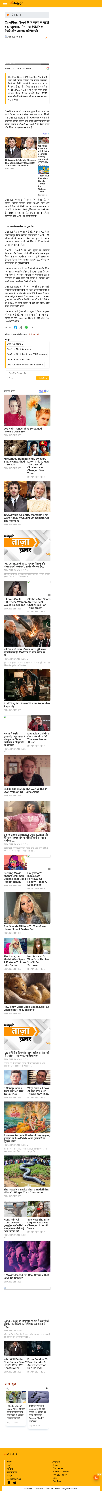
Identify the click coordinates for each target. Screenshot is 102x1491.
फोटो (9, 1465)
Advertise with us (61, 1471)
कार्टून (9, 1475)
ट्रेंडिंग (9, 1462)
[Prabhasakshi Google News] (47, 68)
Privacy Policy (59, 1475)
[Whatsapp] (26, 329)
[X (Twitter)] (46, 52)
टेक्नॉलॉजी (17, 15)
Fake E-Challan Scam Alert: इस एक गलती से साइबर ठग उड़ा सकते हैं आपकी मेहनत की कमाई (16, 1412)
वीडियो (10, 1468)
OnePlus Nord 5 (15, 344)
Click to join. (35, 334)
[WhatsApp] (46, 58)
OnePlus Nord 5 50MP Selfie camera (25, 364)
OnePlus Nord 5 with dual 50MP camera (27, 354)
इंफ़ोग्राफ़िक (12, 1472)
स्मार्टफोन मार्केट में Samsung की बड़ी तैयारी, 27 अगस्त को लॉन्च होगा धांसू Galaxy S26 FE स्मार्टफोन (37, 1414)
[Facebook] (46, 46)
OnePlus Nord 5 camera (19, 349)
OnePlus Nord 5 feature (18, 359)
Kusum (8, 68)
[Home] (8, 15)
